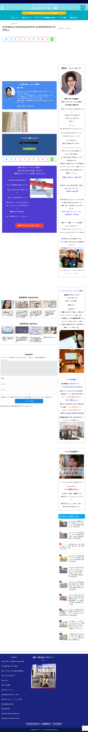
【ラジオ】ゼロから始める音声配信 (13, 671)
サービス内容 (62, 17)
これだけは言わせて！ (10, 675)
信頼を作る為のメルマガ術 (11, 694)
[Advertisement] (29, 63)
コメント (4, 360)
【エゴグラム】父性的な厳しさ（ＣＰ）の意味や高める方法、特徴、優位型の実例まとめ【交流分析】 (76, 535)
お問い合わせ (73, 17)
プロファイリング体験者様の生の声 (44, 17)
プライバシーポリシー (33, 723)
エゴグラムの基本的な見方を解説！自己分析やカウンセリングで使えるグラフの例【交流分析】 (76, 612)
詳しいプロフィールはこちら (26, 106)
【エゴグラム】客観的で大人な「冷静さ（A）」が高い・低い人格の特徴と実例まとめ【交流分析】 (76, 524)
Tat (10, 98)
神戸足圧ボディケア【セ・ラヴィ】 (72, 248)
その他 (5, 680)
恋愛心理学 (7, 709)
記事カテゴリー (26, 17)
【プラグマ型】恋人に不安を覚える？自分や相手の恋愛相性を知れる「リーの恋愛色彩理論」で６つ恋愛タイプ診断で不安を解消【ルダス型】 (76, 599)
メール (3, 384)
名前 (3, 378)
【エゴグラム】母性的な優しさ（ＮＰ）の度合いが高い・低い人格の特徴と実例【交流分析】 (76, 558)
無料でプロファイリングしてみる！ (29, 225)
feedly (30, 148)
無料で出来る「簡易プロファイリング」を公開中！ (44, 13)
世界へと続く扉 (72, 191)
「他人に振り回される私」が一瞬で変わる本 (72, 386)
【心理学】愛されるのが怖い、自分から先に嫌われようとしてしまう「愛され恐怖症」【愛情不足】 (76, 636)
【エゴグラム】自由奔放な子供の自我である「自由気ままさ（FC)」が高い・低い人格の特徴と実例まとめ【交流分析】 (76, 585)
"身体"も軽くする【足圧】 (11, 666)
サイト (2, 389)
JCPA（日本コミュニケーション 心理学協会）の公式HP (72, 213)
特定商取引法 (46, 723)
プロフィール (14, 17)
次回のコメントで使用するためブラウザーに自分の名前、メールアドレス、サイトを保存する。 (27, 397)
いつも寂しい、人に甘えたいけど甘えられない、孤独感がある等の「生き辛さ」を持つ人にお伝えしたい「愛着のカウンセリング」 (76, 624)
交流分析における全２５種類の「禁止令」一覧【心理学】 (76, 546)
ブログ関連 (7, 685)
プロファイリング (8, 690)
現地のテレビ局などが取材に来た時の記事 (72, 413)
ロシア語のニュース (72, 400)
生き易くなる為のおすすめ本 (12, 718)
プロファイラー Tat (44, 8)
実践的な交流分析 (8, 704)
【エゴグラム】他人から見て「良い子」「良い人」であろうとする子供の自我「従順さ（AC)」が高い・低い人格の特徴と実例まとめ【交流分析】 (76, 572)
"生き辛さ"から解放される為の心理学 (14, 661)
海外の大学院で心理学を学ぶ (12, 713)
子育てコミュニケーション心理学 (13, 699)
